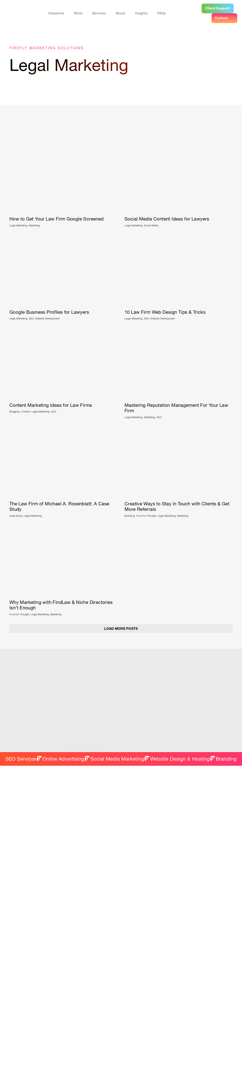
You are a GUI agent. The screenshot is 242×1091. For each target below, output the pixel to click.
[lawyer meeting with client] (179, 429)
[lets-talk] (121, 96)
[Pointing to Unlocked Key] (179, 330)
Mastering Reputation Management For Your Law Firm (176, 408)
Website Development (47, 318)
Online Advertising (63, 759)
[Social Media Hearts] (179, 144)
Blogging (14, 411)
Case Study (15, 515)
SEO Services (20, 759)
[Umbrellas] (63, 527)
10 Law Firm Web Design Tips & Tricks (165, 312)
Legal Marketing (18, 225)
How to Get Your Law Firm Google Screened (56, 219)
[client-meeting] (63, 429)
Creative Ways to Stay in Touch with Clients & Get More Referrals (177, 506)
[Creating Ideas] (63, 330)
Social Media (151, 225)
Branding (130, 515)
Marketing (34, 225)
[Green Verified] (63, 144)
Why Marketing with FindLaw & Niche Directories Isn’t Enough (61, 605)
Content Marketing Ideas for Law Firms (50, 405)
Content (25, 411)
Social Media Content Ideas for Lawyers (167, 219)
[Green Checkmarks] (179, 237)
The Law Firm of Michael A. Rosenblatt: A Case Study (59, 506)
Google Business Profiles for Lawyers (49, 312)
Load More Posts (121, 629)
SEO (31, 318)
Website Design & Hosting (180, 759)
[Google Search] (63, 237)
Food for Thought (146, 515)
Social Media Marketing (117, 759)
